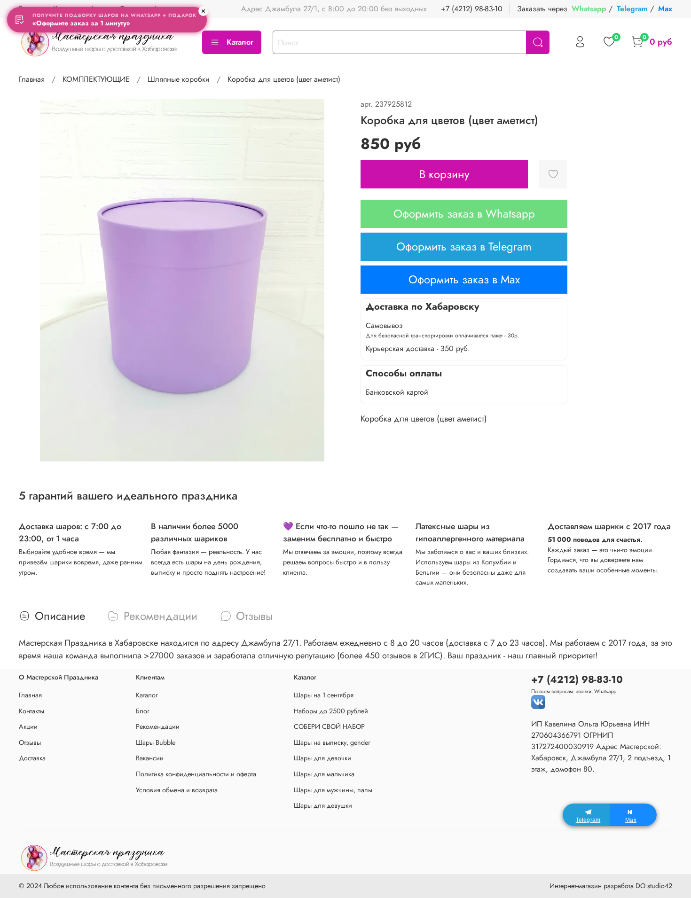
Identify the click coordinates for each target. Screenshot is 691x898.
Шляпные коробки (179, 79)
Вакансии (150, 758)
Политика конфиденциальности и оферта (196, 774)
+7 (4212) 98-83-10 (472, 8)
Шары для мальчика (324, 774)
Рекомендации (158, 726)
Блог (142, 711)
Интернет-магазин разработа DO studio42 (611, 885)
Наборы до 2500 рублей (331, 711)
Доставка (32, 758)
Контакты (31, 711)
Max (665, 8)
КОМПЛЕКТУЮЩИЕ (96, 79)
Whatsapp (590, 8)
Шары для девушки (323, 805)
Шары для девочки (322, 758)
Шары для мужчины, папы (333, 790)
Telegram (633, 8)
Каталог (240, 42)
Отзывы (30, 742)
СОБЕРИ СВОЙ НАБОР (329, 726)
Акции (28, 726)
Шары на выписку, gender (332, 742)
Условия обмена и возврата (177, 790)
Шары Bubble (155, 742)
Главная (32, 79)
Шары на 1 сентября (323, 695)
